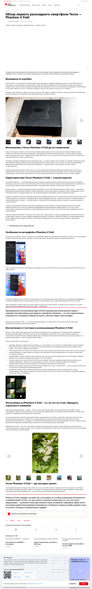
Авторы (65, 563)
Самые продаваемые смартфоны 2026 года (45, 543)
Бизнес (50, 5)
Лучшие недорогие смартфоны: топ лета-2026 (73, 545)
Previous (9, 120)
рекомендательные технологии (34, 583)
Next (81, 120)
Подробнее (73, 583)
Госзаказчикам (22, 1)
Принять (83, 583)
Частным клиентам (8, 1)
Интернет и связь (36, 5)
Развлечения (57, 5)
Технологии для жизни (24, 5)
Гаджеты (44, 5)
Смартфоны (27, 520)
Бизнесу (16, 1)
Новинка (12, 520)
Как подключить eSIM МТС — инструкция (15, 543)
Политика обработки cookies (58, 572)
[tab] (8, 142)
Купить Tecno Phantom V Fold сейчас (24, 514)
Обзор (19, 520)
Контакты (54, 569)
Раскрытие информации (61, 569)
